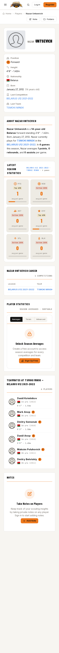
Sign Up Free (31, 360)
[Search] (28, 5)
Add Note (31, 520)
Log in (37, 4)
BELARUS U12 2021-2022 (19, 98)
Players (18, 13)
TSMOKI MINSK (15, 107)
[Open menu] (5, 5)
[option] (29, 402)
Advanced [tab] (40, 319)
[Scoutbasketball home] (16, 5)
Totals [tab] (28, 319)
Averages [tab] (16, 319)
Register (50, 4)
